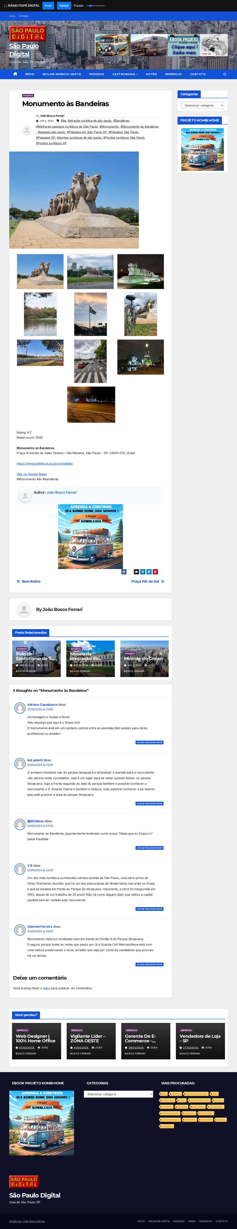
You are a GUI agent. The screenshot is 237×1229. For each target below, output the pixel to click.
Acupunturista (206, 1113)
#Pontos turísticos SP (51, 143)
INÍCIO (30, 74)
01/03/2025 (81, 1047)
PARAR (64, 5)
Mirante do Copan (143, 658)
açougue (221, 1120)
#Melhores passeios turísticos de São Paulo (67, 126)
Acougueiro (189, 1113)
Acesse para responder (149, 742)
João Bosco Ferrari (52, 115)
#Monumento (109, 126)
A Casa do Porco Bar (200, 1100)
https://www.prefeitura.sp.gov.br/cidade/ (45, 463)
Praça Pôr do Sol (145, 581)
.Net (164, 1094)
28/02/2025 (136, 1047)
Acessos (218, 1100)
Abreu (182, 1100)
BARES (192, 1221)
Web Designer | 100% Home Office (35, 1038)
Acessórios (166, 1107)
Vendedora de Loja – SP (200, 1038)
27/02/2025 (191, 1047)
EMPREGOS (173, 74)
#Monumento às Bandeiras (139, 126)
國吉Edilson (35, 821)
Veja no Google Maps (32, 474)
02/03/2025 (27, 1047)
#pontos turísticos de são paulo (79, 137)
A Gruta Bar (190, 1120)
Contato (23, 15)
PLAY (48, 5)
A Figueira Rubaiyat (170, 1120)
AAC (215, 1094)
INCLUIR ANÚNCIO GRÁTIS (62, 74)
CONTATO (198, 74)
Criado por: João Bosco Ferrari (27, 1221)
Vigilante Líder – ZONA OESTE (87, 1038)
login (46, 988)
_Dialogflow (167, 1126)
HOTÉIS (151, 74)
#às (63, 120)
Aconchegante (216, 1107)
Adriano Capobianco (42, 704)
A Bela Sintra (167, 1100)
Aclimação (182, 1107)
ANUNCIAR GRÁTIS (159, 1221)
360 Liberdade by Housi (196, 1094)
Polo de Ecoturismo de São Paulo (36, 658)
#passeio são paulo (51, 132)
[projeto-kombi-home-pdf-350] (90, 536)
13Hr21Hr (176, 1094)
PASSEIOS (96, 74)
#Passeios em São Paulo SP (87, 132)
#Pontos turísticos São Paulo (123, 137)
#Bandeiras (121, 120)
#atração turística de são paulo (89, 120)
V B (29, 865)
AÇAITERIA (206, 1120)
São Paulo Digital (34, 1195)
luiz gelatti (35, 760)
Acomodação (198, 1107)
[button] (224, 74)
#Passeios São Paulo (123, 132)
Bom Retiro (31, 581)
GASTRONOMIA (124, 74)
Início (12, 15)
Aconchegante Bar (170, 1113)
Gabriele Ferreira (39, 926)
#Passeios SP (45, 137)
